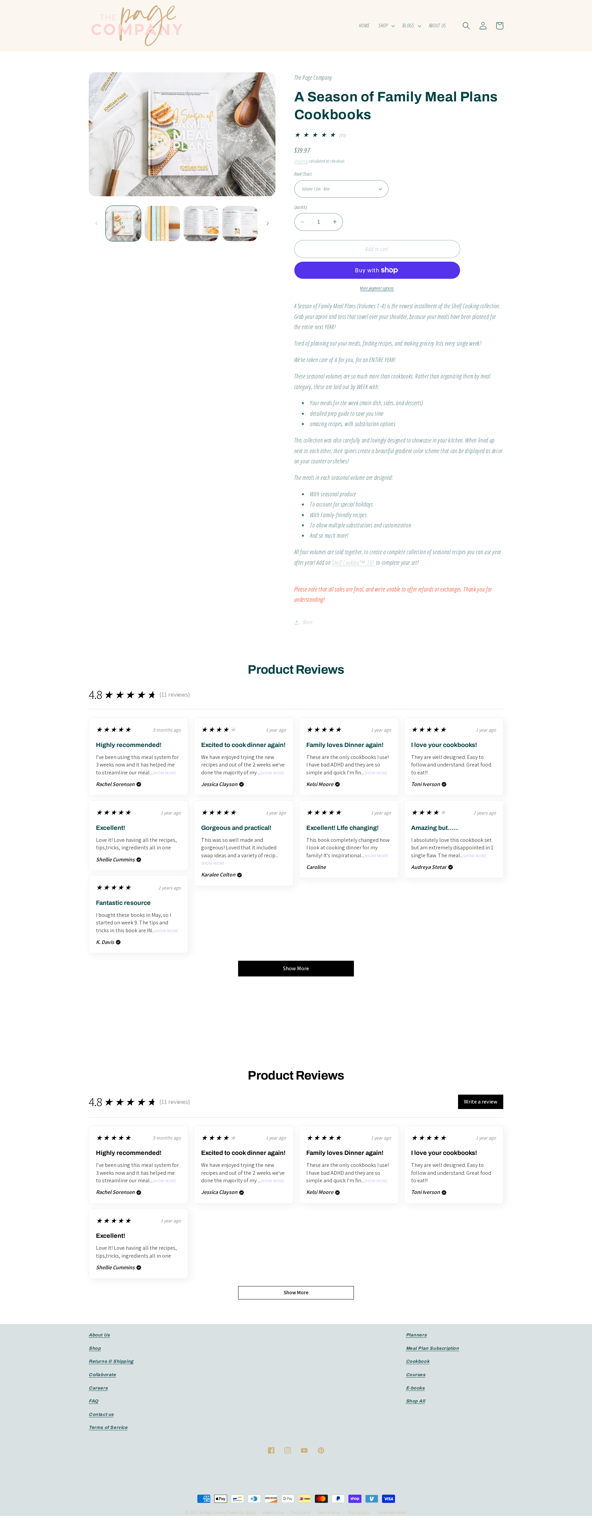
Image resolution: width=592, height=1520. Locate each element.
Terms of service (329, 1512)
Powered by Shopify (241, 1512)
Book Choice (303, 174)
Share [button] (308, 622)
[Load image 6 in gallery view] (201, 223)
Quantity (300, 207)
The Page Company (212, 1512)
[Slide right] (267, 223)
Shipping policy (359, 1512)
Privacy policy (301, 1512)
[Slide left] (96, 223)
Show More (164, 773)
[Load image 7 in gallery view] (240, 223)
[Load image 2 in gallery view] (162, 223)
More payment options (377, 288)
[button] (386, 26)
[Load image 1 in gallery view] (123, 223)
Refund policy (273, 1512)
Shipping (301, 161)
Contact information (392, 1512)
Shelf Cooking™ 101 (353, 562)
